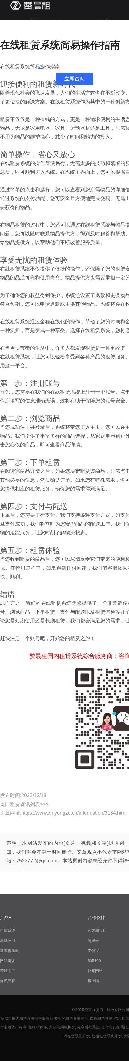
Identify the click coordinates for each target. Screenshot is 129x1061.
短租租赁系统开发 (107, 1036)
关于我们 (104, 42)
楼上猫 (93, 981)
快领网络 (95, 971)
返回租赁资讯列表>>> (24, 804)
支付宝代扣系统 (114, 1027)
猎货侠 (37, 42)
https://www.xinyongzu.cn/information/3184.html (73, 813)
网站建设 (7, 961)
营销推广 (7, 971)
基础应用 (7, 940)
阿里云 (93, 940)
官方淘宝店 (97, 930)
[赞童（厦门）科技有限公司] (30, 9)
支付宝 (93, 951)
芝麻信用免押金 (62, 1027)
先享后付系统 (88, 1027)
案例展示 (69, 42)
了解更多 (40, 62)
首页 (35, 22)
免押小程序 (37, 1027)
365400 (94, 961)
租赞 (82, 22)
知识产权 (7, 981)
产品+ (58, 22)
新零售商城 (9, 951)
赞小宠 (106, 22)
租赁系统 (7, 930)
